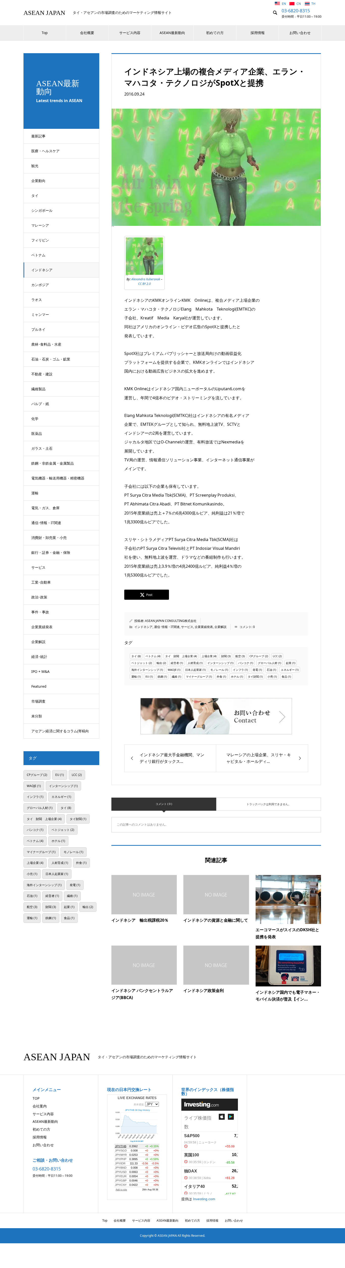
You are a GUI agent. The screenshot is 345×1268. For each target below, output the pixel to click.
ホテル (235, 676)
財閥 (224, 656)
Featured (38, 686)
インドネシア (42, 269)
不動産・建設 (42, 374)
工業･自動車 (41, 582)
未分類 (36, 716)
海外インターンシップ (145, 670)
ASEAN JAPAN (44, 13)
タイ (34, 195)
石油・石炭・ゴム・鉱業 (50, 359)
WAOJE (172, 670)
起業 (288, 663)
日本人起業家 (193, 670)
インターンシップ (218, 663)
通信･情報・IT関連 (46, 522)
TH (313, 4)
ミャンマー (40, 314)
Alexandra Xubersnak (145, 279)
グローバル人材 (267, 663)
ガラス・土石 (42, 448)
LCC (275, 656)
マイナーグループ (197, 676)
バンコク (243, 663)
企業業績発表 (42, 626)
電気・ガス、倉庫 (45, 507)
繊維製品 (38, 388)
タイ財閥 (253, 676)
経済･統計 (39, 656)
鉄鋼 (160, 676)
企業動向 (38, 180)
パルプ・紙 (40, 403)
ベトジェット (139, 663)
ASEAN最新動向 (172, 32)
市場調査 (38, 701)
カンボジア (40, 284)
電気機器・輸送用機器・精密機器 (57, 478)
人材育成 (193, 663)
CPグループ (257, 656)
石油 (269, 670)
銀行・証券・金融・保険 (50, 552)
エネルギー (288, 670)
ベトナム (38, 255)
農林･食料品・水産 (46, 344)
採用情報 (258, 32)
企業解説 (38, 641)
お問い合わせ (300, 32)
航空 (238, 656)
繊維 (174, 676)
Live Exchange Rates (137, 1098)
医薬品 (36, 433)
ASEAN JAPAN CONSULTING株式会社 (170, 621)
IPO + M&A (40, 671)
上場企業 (207, 656)
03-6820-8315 (296, 11)
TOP (36, 1098)
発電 (255, 670)
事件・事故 (40, 612)
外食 (219, 676)
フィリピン (40, 240)
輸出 (159, 663)
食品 (284, 676)
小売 (270, 676)
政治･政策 (39, 597)
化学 (34, 418)
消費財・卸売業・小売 (49, 537)
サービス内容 (129, 32)
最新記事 (38, 136)
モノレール (217, 670)
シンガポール (42, 210)
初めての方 (215, 32)
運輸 (34, 493)
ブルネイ (38, 329)
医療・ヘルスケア (45, 150)
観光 (34, 165)
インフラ (238, 670)
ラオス (36, 299)
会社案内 (40, 1106)
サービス (38, 567)
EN (284, 4)
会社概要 (87, 32)
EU (147, 676)
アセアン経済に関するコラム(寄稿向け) (60, 734)
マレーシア (40, 225)
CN (299, 4)
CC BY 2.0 (144, 284)
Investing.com (204, 1199)
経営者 (175, 663)
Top (45, 32)
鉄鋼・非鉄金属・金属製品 (52, 463)
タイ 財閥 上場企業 (179, 656)
